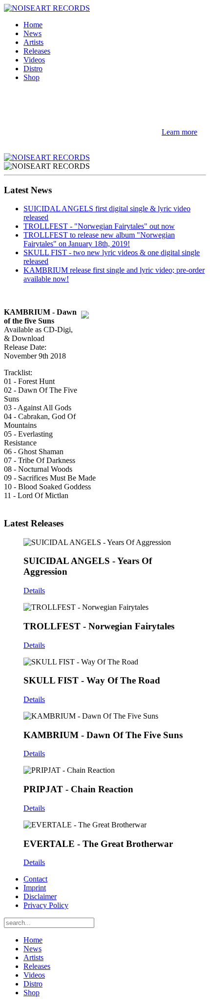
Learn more (179, 132)
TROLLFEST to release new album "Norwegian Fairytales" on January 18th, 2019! (99, 239)
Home (32, 24)
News (32, 33)
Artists (33, 42)
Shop (31, 77)
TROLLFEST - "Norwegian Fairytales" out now (99, 226)
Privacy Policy (45, 905)
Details (34, 590)
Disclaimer (40, 896)
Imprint (34, 888)
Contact (35, 879)
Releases (36, 51)
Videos (34, 60)
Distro (32, 68)
